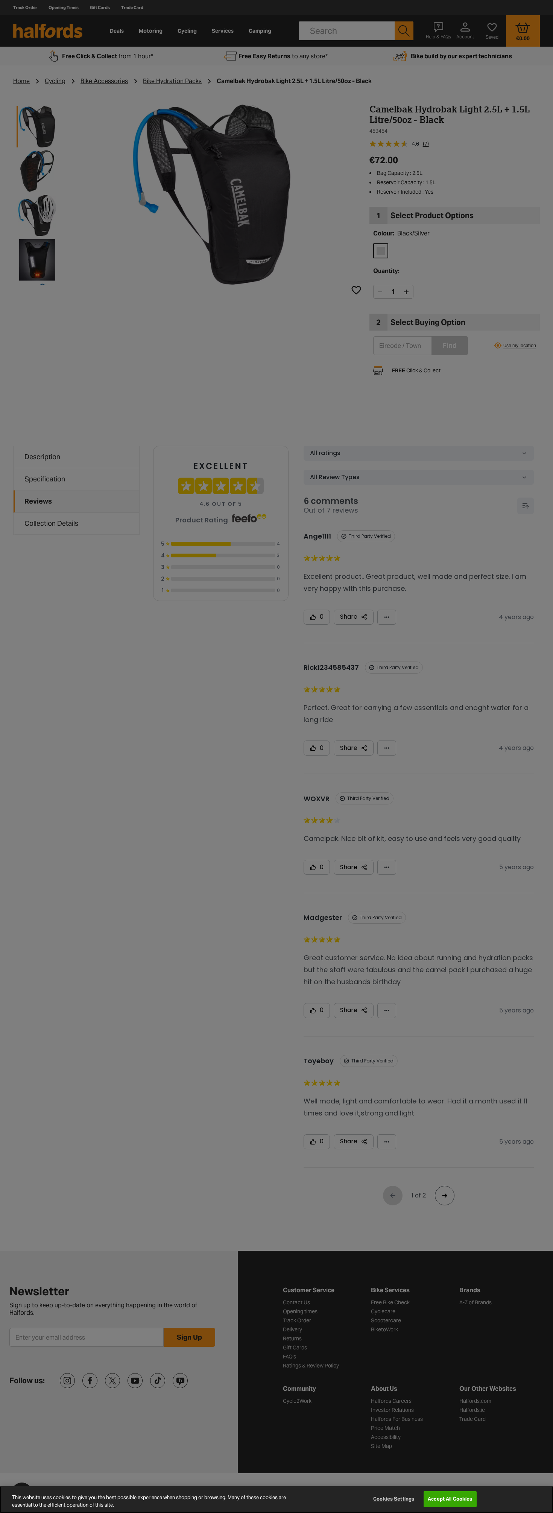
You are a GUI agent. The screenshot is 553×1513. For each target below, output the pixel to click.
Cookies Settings (393, 1499)
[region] (276, 1499)
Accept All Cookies (450, 1499)
